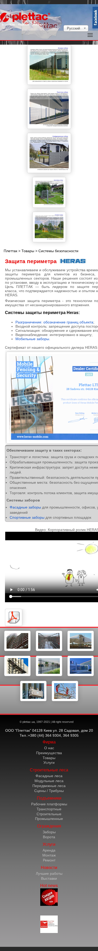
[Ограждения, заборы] (49, 675)
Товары (27, 251)
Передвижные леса (49, 786)
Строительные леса (49, 770)
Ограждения (49, 826)
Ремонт (49, 860)
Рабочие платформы (49, 804)
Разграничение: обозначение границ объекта (54, 322)
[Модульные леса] (49, 650)
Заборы (49, 832)
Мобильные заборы (32, 339)
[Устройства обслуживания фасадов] (33, 700)
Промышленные (49, 819)
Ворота (49, 837)
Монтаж (49, 855)
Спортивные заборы (27, 517)
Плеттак (10, 251)
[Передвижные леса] (80, 650)
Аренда (49, 850)
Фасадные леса (49, 776)
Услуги (49, 762)
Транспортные (49, 809)
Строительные (49, 814)
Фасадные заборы (25, 507)
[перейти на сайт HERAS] (73, 261)
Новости (49, 867)
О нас (49, 748)
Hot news (49, 885)
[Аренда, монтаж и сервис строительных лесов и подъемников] (65, 700)
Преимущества (49, 753)
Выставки (49, 878)
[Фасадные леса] (17, 650)
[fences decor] (49, 192)
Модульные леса (49, 781)
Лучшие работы (49, 873)
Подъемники (49, 798)
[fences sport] (49, 227)
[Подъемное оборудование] (17, 675)
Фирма (49, 742)
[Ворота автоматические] (80, 675)
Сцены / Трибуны (49, 791)
